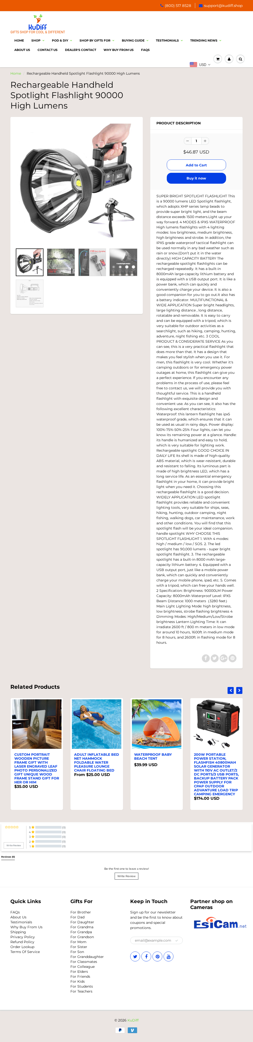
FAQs (15, 912)
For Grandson (82, 937)
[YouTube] (168, 956)
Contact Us (48, 50)
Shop (36, 40)
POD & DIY (60, 40)
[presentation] (231, 690)
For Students (81, 986)
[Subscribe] (176, 941)
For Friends (80, 976)
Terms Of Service (25, 952)
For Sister (78, 947)
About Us (22, 50)
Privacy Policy (22, 937)
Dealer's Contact (80, 50)
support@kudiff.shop (223, 5)
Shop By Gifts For (95, 40)
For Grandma (81, 927)
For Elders (79, 971)
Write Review (126, 876)
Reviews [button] (8, 857)
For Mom (78, 942)
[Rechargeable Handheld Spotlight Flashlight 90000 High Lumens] (76, 183)
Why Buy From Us (119, 50)
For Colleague (82, 966)
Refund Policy (22, 942)
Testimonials (167, 40)
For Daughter (82, 922)
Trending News (203, 40)
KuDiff (133, 1020)
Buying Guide (133, 40)
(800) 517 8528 (178, 5)
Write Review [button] (13, 845)
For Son (77, 952)
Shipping (18, 932)
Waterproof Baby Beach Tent (153, 756)
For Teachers (81, 991)
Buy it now (196, 178)
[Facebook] (146, 956)
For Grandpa (81, 932)
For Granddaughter (87, 956)
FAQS (145, 50)
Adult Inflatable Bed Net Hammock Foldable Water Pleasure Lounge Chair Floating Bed (96, 762)
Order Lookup (22, 947)
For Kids (77, 981)
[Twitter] (135, 956)
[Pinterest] (157, 956)
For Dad (77, 917)
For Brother (80, 912)
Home (19, 40)
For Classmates (83, 961)
